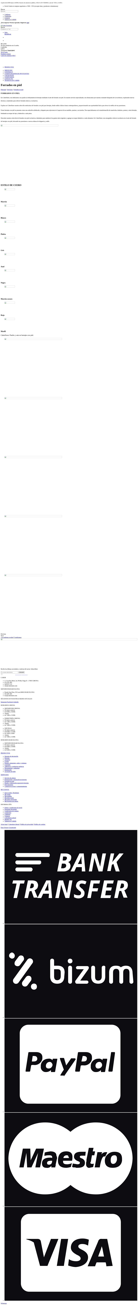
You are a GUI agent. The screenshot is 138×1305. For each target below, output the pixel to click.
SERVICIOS (5, 775)
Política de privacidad (26, 824)
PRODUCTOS (5, 753)
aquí (28, 22)
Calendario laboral (13, 824)
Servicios (10, 89)
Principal (3, 89)
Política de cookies (39, 824)
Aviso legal (4, 824)
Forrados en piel (18, 89)
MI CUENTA (5, 789)
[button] (11, 637)
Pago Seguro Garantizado (8, 827)
